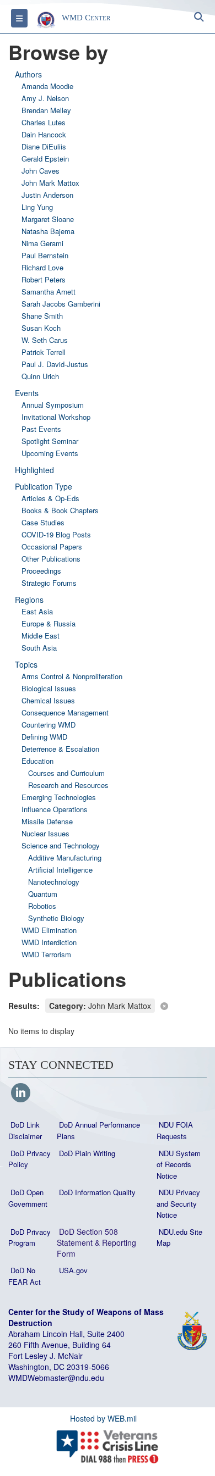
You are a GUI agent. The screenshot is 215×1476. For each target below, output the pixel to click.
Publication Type (43, 486)
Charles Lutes (44, 122)
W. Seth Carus (45, 340)
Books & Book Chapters (60, 510)
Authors (28, 74)
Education (37, 761)
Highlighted (34, 469)
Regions (29, 599)
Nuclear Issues (45, 833)
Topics (26, 664)
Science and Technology (61, 845)
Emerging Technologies (59, 797)
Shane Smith (42, 315)
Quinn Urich (40, 376)
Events (27, 392)
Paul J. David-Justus (55, 364)
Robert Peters (44, 279)
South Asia (39, 647)
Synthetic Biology (56, 918)
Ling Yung (37, 207)
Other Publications (51, 558)
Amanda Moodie (47, 86)
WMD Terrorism (46, 954)
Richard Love (42, 267)
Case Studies (43, 522)
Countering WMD (49, 724)
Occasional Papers (52, 546)
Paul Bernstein (45, 255)
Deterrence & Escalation (60, 748)
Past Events (41, 429)
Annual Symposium (53, 404)
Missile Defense (47, 821)
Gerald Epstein (45, 158)
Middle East (41, 635)
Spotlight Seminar (50, 441)
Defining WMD (44, 736)
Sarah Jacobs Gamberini (61, 303)
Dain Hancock (44, 134)
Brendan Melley (46, 110)
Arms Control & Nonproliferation (72, 676)
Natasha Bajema (48, 231)
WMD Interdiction (49, 942)
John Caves (41, 170)
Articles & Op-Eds (50, 498)
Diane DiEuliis (44, 146)
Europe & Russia (49, 623)
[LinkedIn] (20, 1093)
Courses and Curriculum (66, 773)
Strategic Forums (49, 583)
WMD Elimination (49, 930)
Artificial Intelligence (60, 869)
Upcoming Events (50, 453)
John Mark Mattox (50, 182)
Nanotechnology (53, 881)
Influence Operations (55, 809)
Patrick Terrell (44, 352)
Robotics (42, 906)
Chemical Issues (48, 700)
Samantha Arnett (49, 291)
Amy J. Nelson (45, 98)
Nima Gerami (42, 243)
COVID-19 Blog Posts (56, 534)
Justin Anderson (47, 195)
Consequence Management (65, 712)
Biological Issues (49, 688)
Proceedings (41, 570)
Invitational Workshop (56, 417)
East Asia (37, 611)
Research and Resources (68, 785)
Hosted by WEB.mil (103, 1418)
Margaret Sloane (48, 219)
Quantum (42, 894)
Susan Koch (41, 328)
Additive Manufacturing (64, 857)
